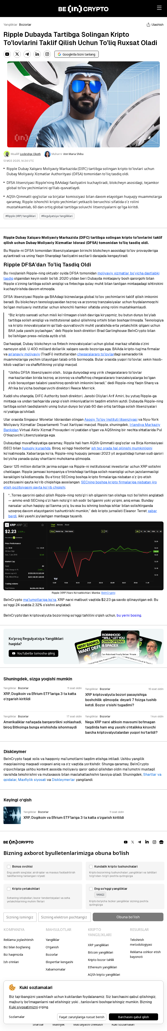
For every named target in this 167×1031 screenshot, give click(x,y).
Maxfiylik (58, 1024)
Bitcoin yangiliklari (100, 952)
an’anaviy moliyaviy (24, 354)
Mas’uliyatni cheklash (88, 1024)
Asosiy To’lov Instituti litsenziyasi (110, 419)
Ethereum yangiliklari (102, 967)
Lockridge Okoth (30, 154)
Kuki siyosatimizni (23, 1007)
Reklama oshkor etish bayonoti (145, 954)
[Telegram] (27, 54)
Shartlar (38, 1024)
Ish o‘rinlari (11, 962)
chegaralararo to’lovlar (95, 354)
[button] (42, 871)
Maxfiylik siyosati (32, 779)
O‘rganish (52, 947)
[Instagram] (47, 54)
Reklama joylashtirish (18, 940)
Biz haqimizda (13, 954)
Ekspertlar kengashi (59, 962)
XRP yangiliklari (98, 945)
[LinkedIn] (37, 54)
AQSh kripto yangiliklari (104, 974)
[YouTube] (7, 54)
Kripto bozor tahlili (101, 960)
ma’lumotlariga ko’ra (39, 599)
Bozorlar (25, 25)
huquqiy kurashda (36, 448)
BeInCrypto (108, 593)
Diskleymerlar (63, 779)
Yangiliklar (10, 25)
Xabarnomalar (55, 969)
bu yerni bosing (129, 615)
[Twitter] (17, 54)
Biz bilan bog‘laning (16, 947)
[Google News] (161, 842)
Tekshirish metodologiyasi (141, 942)
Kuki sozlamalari (123, 1024)
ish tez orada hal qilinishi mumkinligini (121, 448)
